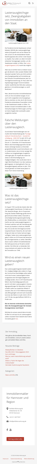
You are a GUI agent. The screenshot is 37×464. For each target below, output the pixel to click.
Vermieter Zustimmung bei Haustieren (17, 365)
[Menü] (33, 3)
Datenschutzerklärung (16, 458)
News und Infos (10, 375)
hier (17, 319)
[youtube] (10, 430)
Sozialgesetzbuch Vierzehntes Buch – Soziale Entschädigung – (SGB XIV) (18, 136)
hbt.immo (22, 462)
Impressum (5, 458)
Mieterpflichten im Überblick (14, 350)
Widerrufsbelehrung (29, 458)
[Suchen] (29, 3)
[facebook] (7, 430)
